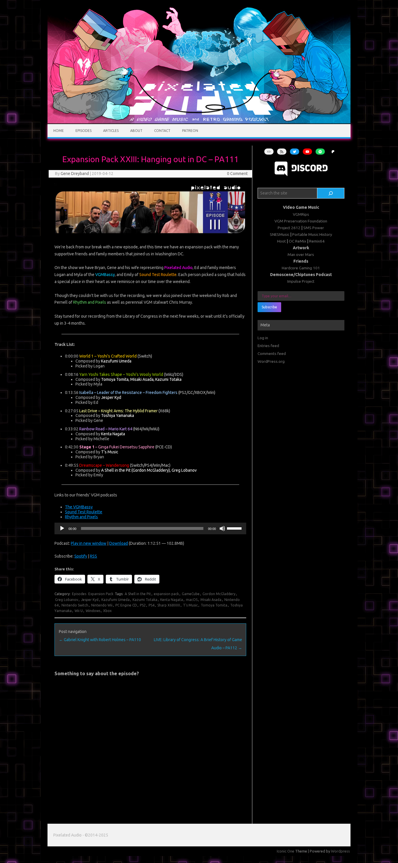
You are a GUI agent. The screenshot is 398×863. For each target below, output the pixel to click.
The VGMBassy (79, 507)
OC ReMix (297, 241)
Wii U (79, 611)
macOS (192, 600)
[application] (150, 528)
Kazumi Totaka (145, 600)
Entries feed (268, 345)
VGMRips (301, 214)
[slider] (235, 528)
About (136, 130)
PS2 (143, 605)
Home (58, 130)
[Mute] (222, 528)
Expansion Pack (100, 594)
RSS (93, 556)
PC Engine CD (126, 605)
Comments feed (272, 353)
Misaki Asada (210, 600)
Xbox (107, 611)
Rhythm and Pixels (81, 516)
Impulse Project (300, 281)
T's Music (190, 605)
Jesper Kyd (89, 600)
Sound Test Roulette (83, 512)
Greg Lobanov (66, 600)
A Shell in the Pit (138, 594)
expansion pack (166, 594)
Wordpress (340, 851)
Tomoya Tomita (214, 605)
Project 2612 (289, 227)
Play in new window (88, 543)
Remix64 (317, 241)
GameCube (191, 594)
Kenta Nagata (171, 600)
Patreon (190, 130)
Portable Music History (312, 234)
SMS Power (313, 227)
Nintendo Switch (74, 605)
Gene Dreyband (75, 173)
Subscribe (269, 307)
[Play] (62, 528)
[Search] (331, 193)
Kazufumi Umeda (115, 600)
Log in (263, 337)
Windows (93, 611)
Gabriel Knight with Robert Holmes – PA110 (100, 639)
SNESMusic (279, 234)
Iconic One (285, 851)
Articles (111, 130)
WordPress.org (271, 361)
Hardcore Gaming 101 (301, 268)
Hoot (281, 241)
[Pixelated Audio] (199, 122)
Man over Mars (301, 254)
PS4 (151, 605)
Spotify (80, 556)
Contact (162, 130)
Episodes (83, 130)
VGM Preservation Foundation (300, 221)
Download (118, 543)
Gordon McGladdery (218, 594)
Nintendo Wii (101, 605)
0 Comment (237, 173)
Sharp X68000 (168, 605)
